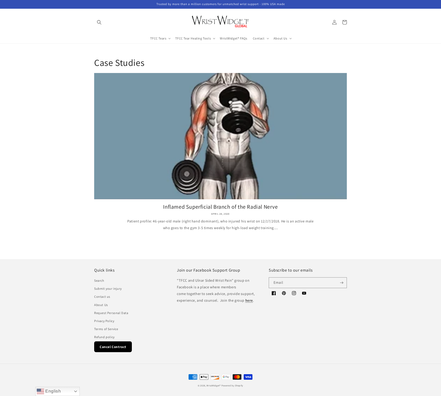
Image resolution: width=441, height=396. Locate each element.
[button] (99, 22)
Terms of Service (106, 329)
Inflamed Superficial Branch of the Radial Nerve (220, 206)
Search (99, 280)
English (52, 391)
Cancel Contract (113, 347)
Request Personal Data (111, 313)
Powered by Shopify (232, 385)
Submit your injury (108, 288)
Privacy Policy (104, 321)
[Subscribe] (341, 282)
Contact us (102, 297)
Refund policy (104, 337)
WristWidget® (213, 385)
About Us (101, 305)
